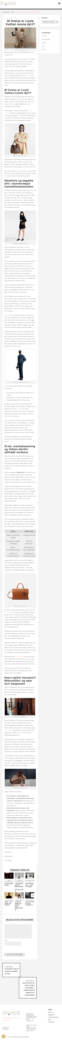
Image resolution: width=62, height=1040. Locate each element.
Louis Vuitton (19, 656)
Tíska (12, 12)
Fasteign (44, 36)
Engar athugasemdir (25, 18)
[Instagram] (7, 1028)
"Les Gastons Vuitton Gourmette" (29, 903)
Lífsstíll (44, 42)
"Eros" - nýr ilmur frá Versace (8, 903)
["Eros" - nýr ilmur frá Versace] (9, 895)
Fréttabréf (51, 1022)
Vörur (43, 49)
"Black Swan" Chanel (8, 884)
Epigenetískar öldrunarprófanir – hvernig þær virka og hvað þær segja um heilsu (31, 1016)
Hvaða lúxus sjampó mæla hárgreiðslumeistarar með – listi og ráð (31, 1027)
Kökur (50, 1019)
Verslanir (7, 612)
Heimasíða (5, 12)
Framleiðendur (46, 39)
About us (51, 1012)
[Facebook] (3, 1028)
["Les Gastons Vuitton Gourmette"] (29, 895)
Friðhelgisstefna (53, 1017)
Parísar (27, 75)
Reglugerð (51, 1015)
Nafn (5, 940)
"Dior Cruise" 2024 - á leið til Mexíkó (29, 885)
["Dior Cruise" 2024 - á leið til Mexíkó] (29, 876)
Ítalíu (6, 315)
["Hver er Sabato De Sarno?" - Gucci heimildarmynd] (19, 895)
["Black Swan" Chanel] (9, 876)
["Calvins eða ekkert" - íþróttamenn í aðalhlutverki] (19, 876)
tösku (18, 409)
